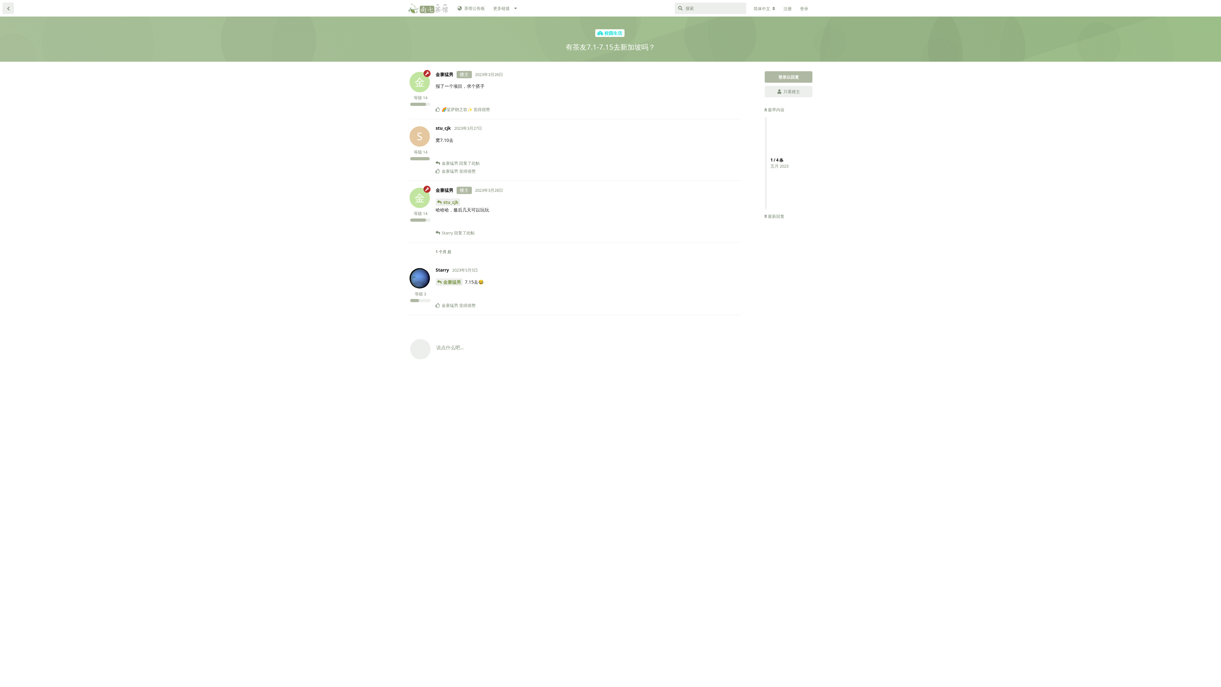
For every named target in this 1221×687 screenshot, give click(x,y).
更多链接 (501, 8)
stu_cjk (451, 202)
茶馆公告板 (474, 8)
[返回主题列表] (8, 8)
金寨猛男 (452, 282)
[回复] (734, 99)
